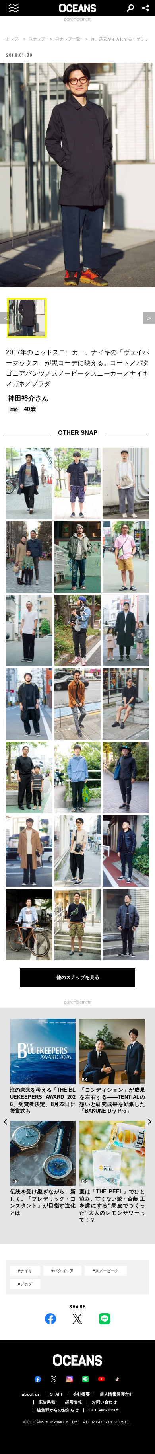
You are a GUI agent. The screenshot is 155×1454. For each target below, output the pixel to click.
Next (150, 1121)
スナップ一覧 (68, 39)
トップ (12, 39)
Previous (5, 1121)
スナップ (37, 39)
